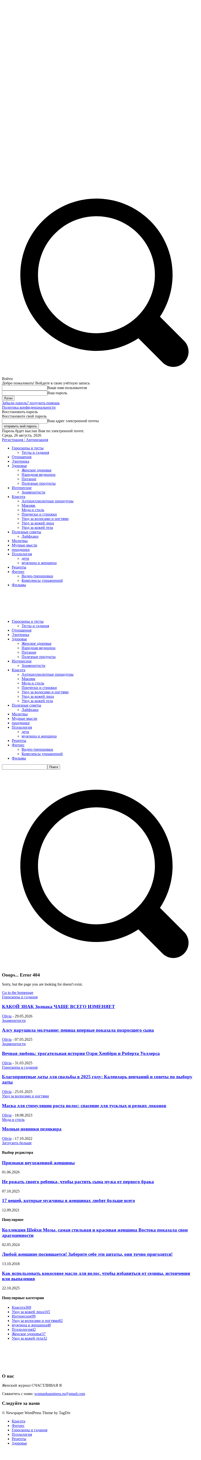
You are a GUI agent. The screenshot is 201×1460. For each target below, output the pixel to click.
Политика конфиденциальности (29, 407)
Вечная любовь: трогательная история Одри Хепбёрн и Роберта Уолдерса (81, 1053)
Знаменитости (14, 1020)
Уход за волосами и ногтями (25, 1096)
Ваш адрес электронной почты (73, 421)
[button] (100, 965)
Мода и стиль (13, 1119)
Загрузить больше (17, 1143)
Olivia (7, 1016)
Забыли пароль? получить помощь (31, 403)
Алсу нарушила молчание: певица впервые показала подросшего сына (78, 1030)
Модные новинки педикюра (32, 1128)
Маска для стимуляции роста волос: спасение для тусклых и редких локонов (84, 1105)
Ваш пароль (57, 393)
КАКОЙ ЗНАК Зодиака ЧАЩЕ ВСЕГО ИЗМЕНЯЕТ (58, 1006)
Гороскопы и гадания (20, 997)
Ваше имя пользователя (67, 388)
